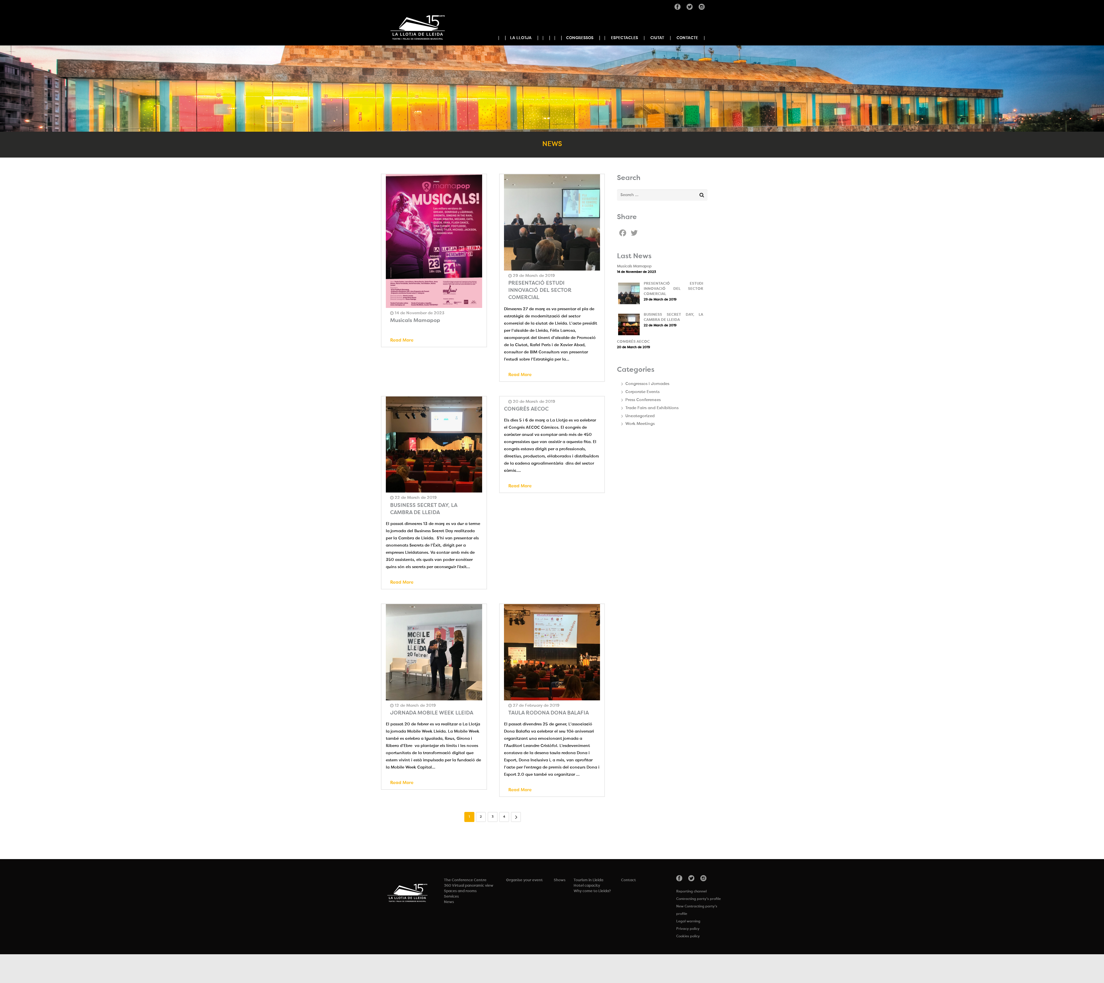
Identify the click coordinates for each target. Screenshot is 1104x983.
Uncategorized (640, 416)
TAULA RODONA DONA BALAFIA (548, 713)
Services (451, 896)
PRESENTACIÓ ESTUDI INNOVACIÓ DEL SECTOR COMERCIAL (540, 290)
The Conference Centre (465, 880)
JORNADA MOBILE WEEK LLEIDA (431, 713)
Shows (560, 880)
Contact (628, 880)
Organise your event (524, 880)
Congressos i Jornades (647, 384)
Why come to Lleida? (592, 891)
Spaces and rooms (460, 891)
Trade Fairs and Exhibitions (651, 408)
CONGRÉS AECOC (526, 409)
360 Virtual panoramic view (468, 886)
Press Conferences (643, 400)
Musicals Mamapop (415, 320)
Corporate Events (642, 392)
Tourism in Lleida (588, 880)
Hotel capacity (587, 886)
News (449, 902)
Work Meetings (640, 424)
